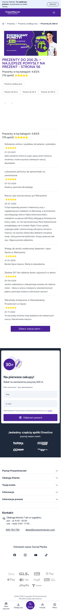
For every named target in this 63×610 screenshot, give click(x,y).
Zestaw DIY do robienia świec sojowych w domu (30, 272)
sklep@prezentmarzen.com (40, 529)
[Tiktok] (46, 555)
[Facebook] (15, 555)
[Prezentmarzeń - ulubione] (53, 12)
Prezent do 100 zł (48, 92)
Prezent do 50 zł (29, 92)
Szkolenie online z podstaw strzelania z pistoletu (30, 144)
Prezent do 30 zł (11, 92)
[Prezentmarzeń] (13, 12)
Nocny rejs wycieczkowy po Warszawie (26, 195)
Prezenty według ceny (13, 84)
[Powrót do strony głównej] (3, 24)
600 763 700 (12, 529)
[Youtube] (36, 555)
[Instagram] (25, 555)
